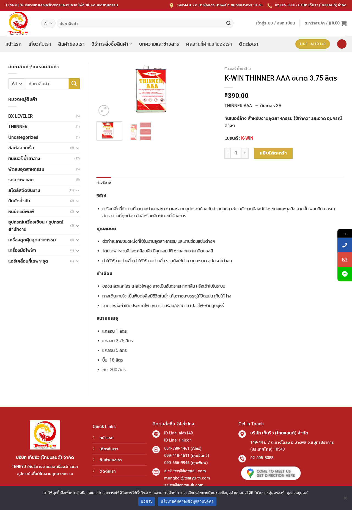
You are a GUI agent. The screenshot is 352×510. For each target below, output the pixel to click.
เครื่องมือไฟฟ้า (22, 250)
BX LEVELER (20, 116)
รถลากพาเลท (21, 179)
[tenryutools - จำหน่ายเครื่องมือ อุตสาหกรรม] (19, 23)
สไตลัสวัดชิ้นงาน (24, 190)
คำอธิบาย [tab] (104, 182)
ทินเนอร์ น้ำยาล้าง (24, 158)
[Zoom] (103, 110)
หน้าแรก (13, 44)
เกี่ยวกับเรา (40, 44)
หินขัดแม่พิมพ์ (21, 211)
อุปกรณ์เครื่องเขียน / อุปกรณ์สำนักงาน (35, 225)
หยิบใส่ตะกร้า (273, 153)
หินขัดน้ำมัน (19, 200)
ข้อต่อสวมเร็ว (21, 147)
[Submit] (228, 23)
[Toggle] (77, 148)
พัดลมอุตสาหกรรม (26, 169)
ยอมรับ (146, 501)
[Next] (207, 90)
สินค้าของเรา (71, 44)
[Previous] (106, 90)
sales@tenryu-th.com (184, 485)
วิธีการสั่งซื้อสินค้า (110, 44)
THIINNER (18, 126)
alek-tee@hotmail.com (185, 471)
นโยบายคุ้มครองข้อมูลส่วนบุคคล (187, 501)
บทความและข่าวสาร (159, 44)
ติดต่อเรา (248, 44)
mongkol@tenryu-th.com (187, 478)
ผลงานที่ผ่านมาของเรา (209, 44)
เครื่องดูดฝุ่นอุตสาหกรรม (32, 239)
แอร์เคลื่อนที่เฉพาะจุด (28, 261)
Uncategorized (23, 137)
